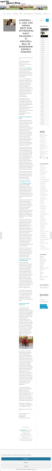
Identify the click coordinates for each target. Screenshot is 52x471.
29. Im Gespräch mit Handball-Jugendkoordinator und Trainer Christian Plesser (43, 93)
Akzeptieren (26, 458)
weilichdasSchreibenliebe (26, 440)
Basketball (42, 257)
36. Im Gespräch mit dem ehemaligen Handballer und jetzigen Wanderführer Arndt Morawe (43, 107)
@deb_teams (42, 221)
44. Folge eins (43, 123)
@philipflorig (42, 233)
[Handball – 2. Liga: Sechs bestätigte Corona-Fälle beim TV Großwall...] (1, 235)
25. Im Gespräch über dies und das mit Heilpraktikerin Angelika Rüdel (43, 85)
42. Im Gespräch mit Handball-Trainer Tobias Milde (43, 119)
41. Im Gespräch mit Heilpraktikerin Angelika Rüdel (43, 117)
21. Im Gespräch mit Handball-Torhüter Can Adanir (43, 77)
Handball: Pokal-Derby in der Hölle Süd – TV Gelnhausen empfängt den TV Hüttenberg (44, 153)
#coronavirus (42, 177)
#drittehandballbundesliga (44, 179)
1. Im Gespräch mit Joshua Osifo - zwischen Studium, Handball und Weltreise (43, 36)
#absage (41, 165)
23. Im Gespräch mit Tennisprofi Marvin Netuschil (43, 81)
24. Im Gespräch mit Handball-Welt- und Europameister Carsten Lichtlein (43, 83)
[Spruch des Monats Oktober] (51, 235)
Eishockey (42, 241)
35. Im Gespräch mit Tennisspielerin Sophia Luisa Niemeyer (43, 105)
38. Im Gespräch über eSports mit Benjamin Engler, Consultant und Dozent (43, 111)
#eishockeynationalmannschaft (44, 181)
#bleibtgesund (23, 436)
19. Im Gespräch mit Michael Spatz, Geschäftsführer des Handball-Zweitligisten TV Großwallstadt (43, 73)
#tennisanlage (42, 208)
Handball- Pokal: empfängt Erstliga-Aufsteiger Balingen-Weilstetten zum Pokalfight (44, 147)
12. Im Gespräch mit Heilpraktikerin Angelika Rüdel (43, 58)
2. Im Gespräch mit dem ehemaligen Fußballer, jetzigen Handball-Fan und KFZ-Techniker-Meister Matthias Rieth (43, 38)
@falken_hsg (29, 430)
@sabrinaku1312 (25, 433)
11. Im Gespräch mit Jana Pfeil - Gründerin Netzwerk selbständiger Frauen (43, 56)
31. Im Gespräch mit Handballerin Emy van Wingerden (43, 97)
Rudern (46, 243)
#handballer (42, 185)
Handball (30, 439)
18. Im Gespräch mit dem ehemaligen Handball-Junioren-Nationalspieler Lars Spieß (43, 70)
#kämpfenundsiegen (23, 439)
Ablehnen (26, 462)
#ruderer (42, 204)
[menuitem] (4, 13)
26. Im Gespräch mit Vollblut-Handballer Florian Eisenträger (43, 87)
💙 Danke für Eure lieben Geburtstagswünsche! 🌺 (44, 158)
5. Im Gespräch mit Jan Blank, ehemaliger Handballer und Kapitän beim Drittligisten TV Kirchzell (43, 44)
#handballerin (42, 187)
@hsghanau (28, 431)
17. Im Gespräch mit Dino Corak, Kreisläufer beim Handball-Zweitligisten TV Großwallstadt (43, 68)
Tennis (41, 245)
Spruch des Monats (44, 276)
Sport (41, 275)
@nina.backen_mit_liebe (44, 231)
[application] (45, 29)
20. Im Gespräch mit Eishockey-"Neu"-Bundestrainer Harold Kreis (43, 75)
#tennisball (42, 210)
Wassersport (42, 279)
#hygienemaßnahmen (44, 190)
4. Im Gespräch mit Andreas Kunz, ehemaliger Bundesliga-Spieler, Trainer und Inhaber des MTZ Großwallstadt (43, 42)
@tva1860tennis (43, 235)
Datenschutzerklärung (27, 469)
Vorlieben (26, 466)
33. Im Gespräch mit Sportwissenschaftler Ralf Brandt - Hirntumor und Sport (43, 101)
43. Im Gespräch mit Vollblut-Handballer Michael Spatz (43, 121)
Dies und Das (42, 262)
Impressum (34, 469)
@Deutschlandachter (44, 223)
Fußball (41, 266)
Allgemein (42, 256)
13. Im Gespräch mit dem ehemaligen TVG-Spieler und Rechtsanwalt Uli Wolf (43, 60)
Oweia (41, 273)
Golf (41, 270)
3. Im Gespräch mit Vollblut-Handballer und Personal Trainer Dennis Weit (43, 40)
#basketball (42, 169)
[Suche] (49, 13)
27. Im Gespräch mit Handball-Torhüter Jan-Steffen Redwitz (43, 89)
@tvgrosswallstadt (43, 237)
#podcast (42, 200)
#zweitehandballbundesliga (44, 214)
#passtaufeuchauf (43, 198)
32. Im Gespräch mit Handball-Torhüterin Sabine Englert (43, 99)
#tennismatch (42, 212)
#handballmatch (26, 437)
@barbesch (42, 216)
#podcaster (42, 202)
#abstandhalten (43, 167)
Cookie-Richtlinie (19, 469)
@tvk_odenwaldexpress (26, 434)
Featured (42, 265)
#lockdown (42, 196)
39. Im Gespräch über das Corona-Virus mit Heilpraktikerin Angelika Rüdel (43, 113)
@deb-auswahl (43, 219)
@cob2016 (42, 218)
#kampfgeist (42, 192)
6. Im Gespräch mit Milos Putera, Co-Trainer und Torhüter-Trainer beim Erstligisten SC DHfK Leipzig (43, 46)
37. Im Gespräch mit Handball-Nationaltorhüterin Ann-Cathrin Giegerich (43, 109)
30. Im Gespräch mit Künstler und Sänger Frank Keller (43, 95)
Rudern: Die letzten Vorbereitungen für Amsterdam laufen (43, 141)
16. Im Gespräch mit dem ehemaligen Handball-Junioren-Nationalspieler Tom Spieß (43, 66)
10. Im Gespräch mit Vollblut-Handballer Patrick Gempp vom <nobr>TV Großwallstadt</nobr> (43, 54)
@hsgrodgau (42, 227)
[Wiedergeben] (41, 29)
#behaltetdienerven (43, 171)
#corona (29, 436)
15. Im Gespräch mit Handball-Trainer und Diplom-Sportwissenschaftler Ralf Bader (43, 64)
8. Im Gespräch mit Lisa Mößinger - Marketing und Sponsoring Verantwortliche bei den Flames (43, 50)
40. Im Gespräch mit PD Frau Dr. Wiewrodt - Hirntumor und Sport (43, 115)
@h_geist (23, 431)
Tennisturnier (42, 246)
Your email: (42, 299)
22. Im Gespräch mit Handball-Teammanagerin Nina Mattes (43, 79)
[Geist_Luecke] (9, 25)
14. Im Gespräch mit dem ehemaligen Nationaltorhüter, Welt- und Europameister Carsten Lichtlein (43, 62)
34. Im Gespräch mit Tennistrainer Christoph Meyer (43, 103)
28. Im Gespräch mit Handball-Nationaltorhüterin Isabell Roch (43, 91)
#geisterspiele (42, 183)
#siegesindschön (43, 206)
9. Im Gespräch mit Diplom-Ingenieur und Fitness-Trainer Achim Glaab (43, 52)
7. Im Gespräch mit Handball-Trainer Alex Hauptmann (43, 48)
